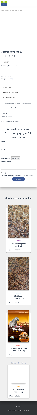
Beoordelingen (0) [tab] (9, 97)
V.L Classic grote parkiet (18, 245)
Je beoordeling (6, 161)
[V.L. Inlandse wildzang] (18, 372)
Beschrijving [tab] (7, 87)
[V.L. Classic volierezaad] (18, 273)
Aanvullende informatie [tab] (11, 92)
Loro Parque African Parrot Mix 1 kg (18, 349)
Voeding (12, 10)
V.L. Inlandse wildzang (18, 390)
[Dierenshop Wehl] (4, 3)
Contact (18, 406)
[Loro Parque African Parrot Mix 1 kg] (18, 326)
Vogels (7, 10)
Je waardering (6, 158)
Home (2, 10)
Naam (3, 141)
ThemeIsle (26, 410)
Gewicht (6, 62)
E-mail (3, 149)
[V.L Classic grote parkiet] (18, 221)
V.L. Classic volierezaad (18, 297)
